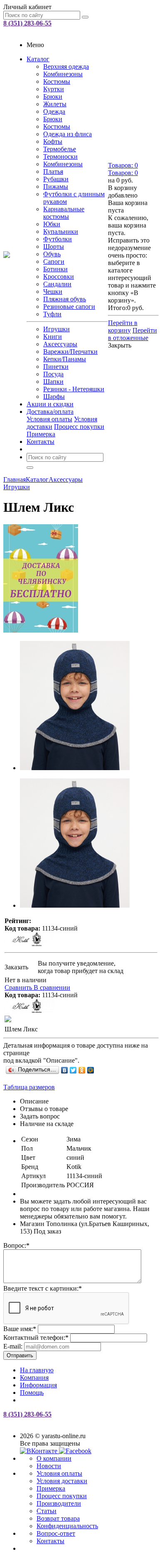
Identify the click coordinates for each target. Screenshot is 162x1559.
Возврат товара (58, 1518)
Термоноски (60, 156)
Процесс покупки (79, 426)
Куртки (53, 89)
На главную (37, 1370)
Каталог (38, 59)
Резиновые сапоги (69, 306)
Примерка (41, 434)
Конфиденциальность (67, 1525)
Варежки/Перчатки (70, 351)
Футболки (57, 239)
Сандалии (57, 284)
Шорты (53, 246)
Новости (49, 1465)
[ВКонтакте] (64, 1070)
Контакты (40, 441)
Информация (38, 1385)
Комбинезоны (63, 74)
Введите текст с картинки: (42, 1288)
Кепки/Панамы (64, 359)
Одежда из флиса (67, 134)
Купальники (60, 231)
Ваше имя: (19, 1328)
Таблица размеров (29, 1087)
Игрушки (56, 329)
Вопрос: (16, 1245)
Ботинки (55, 269)
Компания (34, 1377)
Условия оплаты (49, 419)
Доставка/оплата (50, 411)
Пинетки (56, 366)
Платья (53, 171)
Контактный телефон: (36, 1337)
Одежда (54, 111)
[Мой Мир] (90, 1070)
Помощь (32, 1392)
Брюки (52, 96)
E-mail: (12, 1346)
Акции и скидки (50, 404)
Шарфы (54, 396)
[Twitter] (73, 1070)
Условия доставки (62, 1480)
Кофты (52, 141)
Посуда (53, 374)
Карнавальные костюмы (63, 212)
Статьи (46, 1510)
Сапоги (53, 261)
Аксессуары (60, 344)
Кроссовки (58, 276)
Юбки (51, 224)
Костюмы (56, 81)
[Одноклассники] (82, 1070)
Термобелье (59, 149)
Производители (59, 1503)
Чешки (52, 291)
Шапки (53, 381)
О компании (54, 1458)
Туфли (52, 314)
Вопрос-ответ (56, 1533)
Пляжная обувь (64, 299)
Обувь (52, 254)
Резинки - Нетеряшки (73, 389)
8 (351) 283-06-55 (27, 23)
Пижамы (55, 186)
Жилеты (54, 104)
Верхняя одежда (66, 66)
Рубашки (56, 179)
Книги (52, 336)
